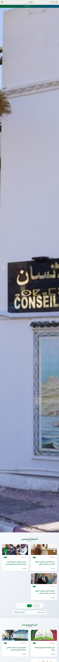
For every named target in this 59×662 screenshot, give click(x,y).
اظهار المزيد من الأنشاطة (19, 612)
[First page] (21, 605)
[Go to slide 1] (30, 528)
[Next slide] (55, 267)
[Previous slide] (3, 267)
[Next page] (34, 605)
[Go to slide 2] (29, 528)
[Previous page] (24, 605)
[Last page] (38, 605)
